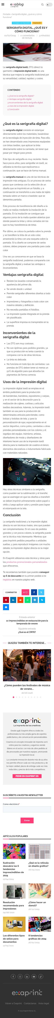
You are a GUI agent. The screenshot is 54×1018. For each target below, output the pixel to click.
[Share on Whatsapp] (28, 600)
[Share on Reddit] (20, 600)
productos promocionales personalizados (26, 562)
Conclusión (13, 109)
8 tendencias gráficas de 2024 (37, 937)
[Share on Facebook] (34, 592)
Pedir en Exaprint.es (27, 776)
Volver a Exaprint (13, 1003)
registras (7, 579)
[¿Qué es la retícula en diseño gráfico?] (39, 851)
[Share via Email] (6, 607)
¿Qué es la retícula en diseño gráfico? (38, 864)
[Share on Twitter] (41, 592)
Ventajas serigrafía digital (20, 99)
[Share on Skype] (42, 600)
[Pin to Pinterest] (6, 600)
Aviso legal (43, 1003)
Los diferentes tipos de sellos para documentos (14, 938)
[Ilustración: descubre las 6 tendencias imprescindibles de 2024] (14, 851)
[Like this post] (26, 592)
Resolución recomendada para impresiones (13, 905)
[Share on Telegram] (35, 600)
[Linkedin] (27, 976)
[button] (5, 673)
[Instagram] (20, 976)
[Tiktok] (40, 976)
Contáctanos (30, 1003)
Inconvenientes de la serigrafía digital (25, 102)
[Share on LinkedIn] (13, 600)
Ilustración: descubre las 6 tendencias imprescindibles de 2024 (13, 869)
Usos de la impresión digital (21, 106)
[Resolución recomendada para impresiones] (14, 890)
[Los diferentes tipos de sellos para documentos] (14, 924)
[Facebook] (13, 976)
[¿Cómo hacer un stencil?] (39, 890)
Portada (6, 14)
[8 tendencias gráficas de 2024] (39, 924)
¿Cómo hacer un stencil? (37, 904)
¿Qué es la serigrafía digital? (21, 96)
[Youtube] (34, 976)
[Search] (42, 4)
